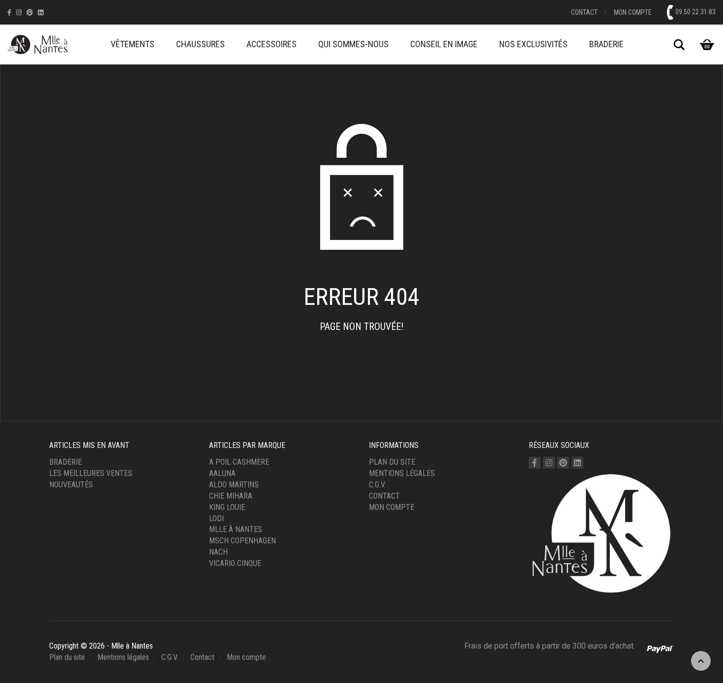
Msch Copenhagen (242, 540)
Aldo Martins (234, 484)
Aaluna (222, 473)
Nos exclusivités (533, 44)
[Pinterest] (30, 12)
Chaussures (200, 44)
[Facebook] (9, 12)
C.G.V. (377, 484)
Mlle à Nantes (235, 529)
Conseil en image (444, 44)
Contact (584, 12)
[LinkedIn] (40, 12)
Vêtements (132, 44)
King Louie (227, 507)
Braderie (606, 44)
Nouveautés (71, 484)
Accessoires (271, 44)
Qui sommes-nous (353, 44)
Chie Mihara (230, 496)
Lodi (216, 518)
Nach (218, 552)
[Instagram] (19, 12)
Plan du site (392, 462)
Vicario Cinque (235, 563)
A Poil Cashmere (239, 462)
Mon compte (633, 12)
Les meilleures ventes (90, 473)
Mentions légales (402, 473)
